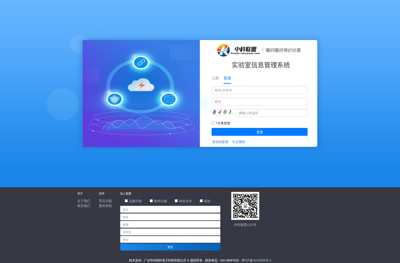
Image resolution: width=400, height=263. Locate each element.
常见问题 (105, 200)
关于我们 (83, 200)
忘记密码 (238, 141)
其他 (207, 201)
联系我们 (83, 205)
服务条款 (105, 205)
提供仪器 (160, 201)
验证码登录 (220, 141)
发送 (170, 247)
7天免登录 (223, 123)
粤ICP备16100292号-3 (256, 260)
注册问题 (135, 201)
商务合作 (185, 201)
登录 (227, 78)
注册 (215, 78)
